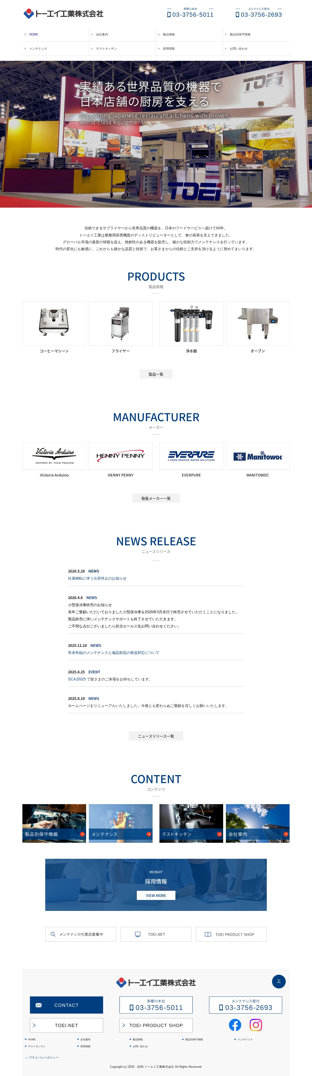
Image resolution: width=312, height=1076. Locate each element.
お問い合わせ (239, 48)
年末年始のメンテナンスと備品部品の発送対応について (113, 653)
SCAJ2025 (77, 679)
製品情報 (169, 34)
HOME (33, 34)
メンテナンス (38, 48)
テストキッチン (106, 48)
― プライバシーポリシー (42, 1057)
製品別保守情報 (240, 34)
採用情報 (169, 48)
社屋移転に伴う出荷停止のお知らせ (97, 578)
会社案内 (102, 34)
